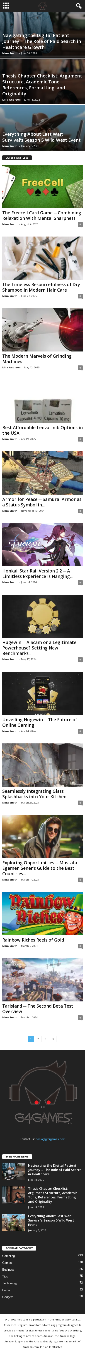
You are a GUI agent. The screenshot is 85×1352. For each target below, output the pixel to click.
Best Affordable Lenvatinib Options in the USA (42, 430)
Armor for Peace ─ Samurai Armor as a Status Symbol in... (41, 502)
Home (6, 1290)
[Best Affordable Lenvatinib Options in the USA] (42, 401)
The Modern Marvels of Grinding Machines (37, 359)
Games (7, 1262)
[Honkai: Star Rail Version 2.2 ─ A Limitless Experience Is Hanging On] (42, 544)
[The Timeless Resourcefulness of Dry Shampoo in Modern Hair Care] (42, 258)
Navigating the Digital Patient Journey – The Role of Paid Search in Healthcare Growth (41, 41)
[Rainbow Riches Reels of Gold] (42, 913)
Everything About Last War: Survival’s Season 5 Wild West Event (41, 137)
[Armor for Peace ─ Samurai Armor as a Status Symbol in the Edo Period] (42, 473)
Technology (9, 1283)
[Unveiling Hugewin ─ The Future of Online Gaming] (42, 693)
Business (8, 1269)
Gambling (8, 1256)
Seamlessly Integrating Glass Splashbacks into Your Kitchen (34, 794)
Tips (5, 1276)
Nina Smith (9, 53)
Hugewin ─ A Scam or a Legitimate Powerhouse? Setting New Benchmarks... (39, 647)
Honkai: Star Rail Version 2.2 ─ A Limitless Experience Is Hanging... (37, 573)
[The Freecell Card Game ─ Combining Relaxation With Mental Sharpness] (42, 186)
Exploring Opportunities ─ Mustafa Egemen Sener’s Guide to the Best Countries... (39, 868)
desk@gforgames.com (51, 1139)
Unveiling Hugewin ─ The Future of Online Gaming (39, 722)
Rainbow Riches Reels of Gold (33, 940)
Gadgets (7, 1297)
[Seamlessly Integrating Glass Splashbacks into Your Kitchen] (42, 765)
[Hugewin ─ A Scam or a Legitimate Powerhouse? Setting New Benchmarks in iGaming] (42, 616)
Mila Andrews (11, 99)
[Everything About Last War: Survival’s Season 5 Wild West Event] (13, 1222)
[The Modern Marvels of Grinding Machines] (42, 329)
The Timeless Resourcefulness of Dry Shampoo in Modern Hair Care (41, 287)
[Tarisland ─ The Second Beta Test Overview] (42, 979)
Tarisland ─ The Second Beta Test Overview (37, 1008)
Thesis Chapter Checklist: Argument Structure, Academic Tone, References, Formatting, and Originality (42, 85)
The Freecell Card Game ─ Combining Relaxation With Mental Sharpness (41, 215)
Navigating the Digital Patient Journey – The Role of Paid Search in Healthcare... (55, 1169)
